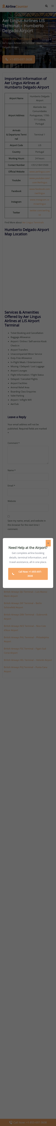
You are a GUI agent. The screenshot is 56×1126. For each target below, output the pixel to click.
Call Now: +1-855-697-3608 (30, 573)
